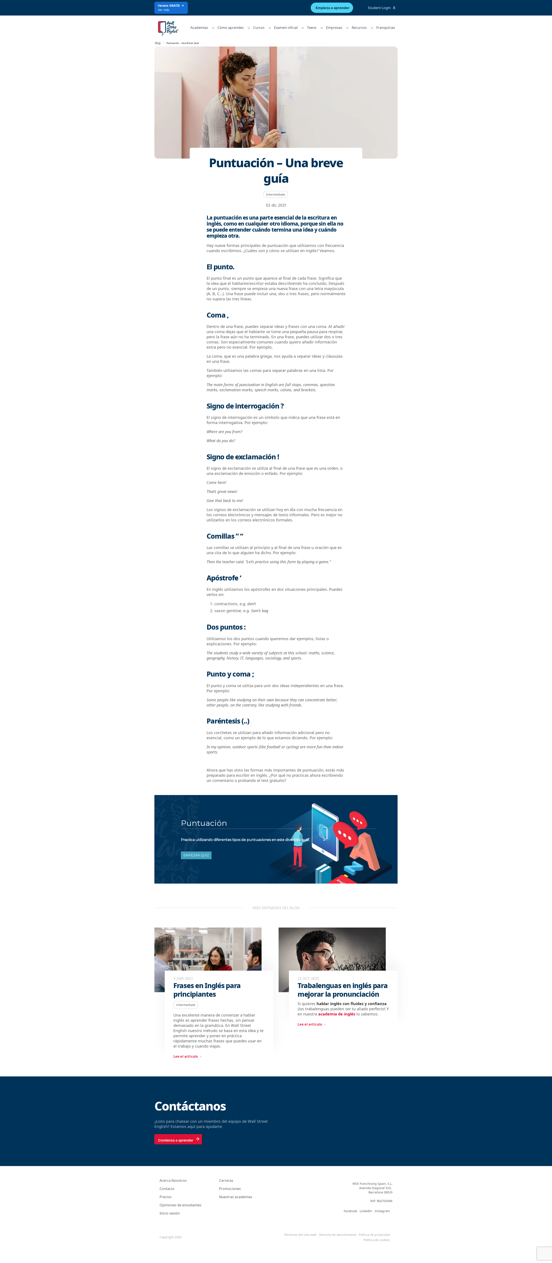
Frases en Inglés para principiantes (207, 989)
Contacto (167, 1188)
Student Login (379, 7)
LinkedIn (366, 1211)
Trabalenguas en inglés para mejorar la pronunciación (342, 989)
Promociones (230, 1188)
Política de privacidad (374, 1235)
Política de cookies (377, 1240)
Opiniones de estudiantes (180, 1205)
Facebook (350, 1211)
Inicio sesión (170, 1213)
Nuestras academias (235, 1196)
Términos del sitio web (300, 1235)
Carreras (226, 1180)
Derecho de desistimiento (337, 1235)
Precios (166, 1196)
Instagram (382, 1211)
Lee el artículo (185, 1056)
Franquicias (385, 27)
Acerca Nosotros (173, 1180)
